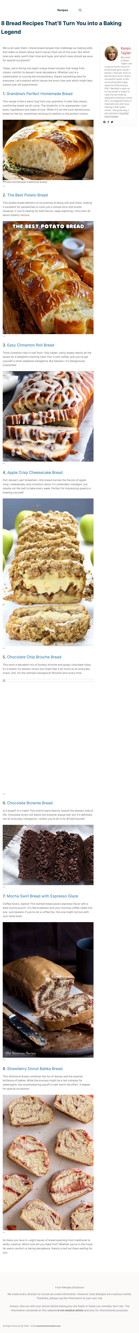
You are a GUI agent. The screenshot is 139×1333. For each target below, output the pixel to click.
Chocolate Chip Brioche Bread (34, 657)
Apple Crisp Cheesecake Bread (35, 472)
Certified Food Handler (117, 115)
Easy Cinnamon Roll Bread (30, 345)
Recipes (62, 10)
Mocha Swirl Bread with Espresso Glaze (42, 896)
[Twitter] (112, 122)
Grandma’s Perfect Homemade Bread (39, 93)
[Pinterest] (104, 122)
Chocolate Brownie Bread (30, 803)
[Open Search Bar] (80, 10)
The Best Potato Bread (27, 195)
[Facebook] (108, 122)
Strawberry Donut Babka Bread (34, 1068)
